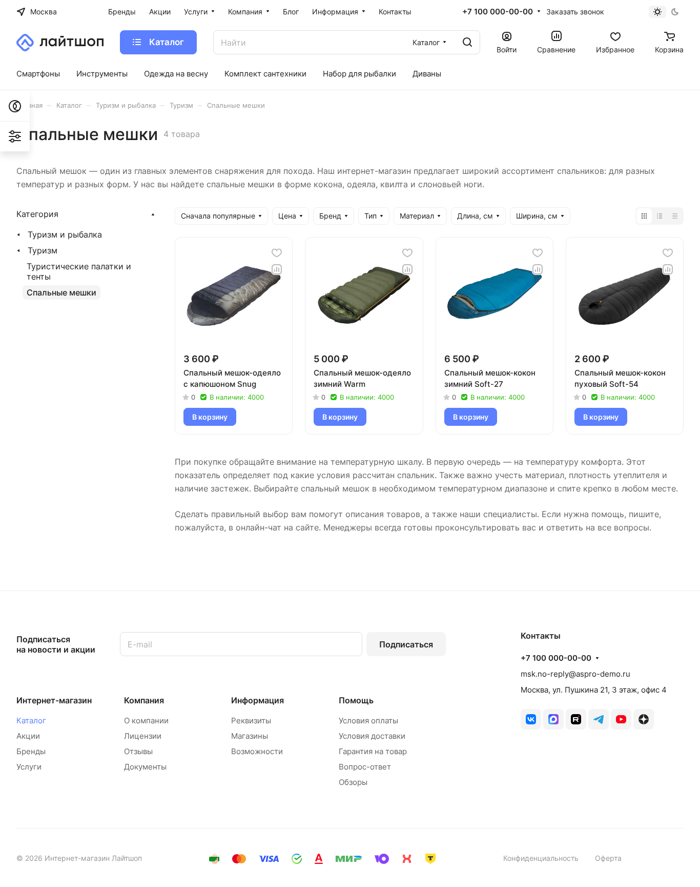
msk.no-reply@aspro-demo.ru (575, 674)
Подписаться (406, 644)
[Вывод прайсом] (675, 216)
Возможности (257, 751)
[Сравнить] (277, 269)
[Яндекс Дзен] (643, 719)
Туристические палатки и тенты (79, 271)
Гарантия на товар (373, 751)
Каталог (31, 720)
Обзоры (353, 782)
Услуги (29, 767)
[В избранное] (277, 253)
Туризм (42, 250)
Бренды (31, 751)
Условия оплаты (368, 720)
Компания (144, 700)
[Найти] (467, 42)
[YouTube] (621, 719)
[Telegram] (598, 719)
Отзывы (138, 751)
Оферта (608, 858)
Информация (257, 700)
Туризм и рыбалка (65, 234)
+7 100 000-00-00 (497, 11)
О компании (146, 720)
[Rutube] (576, 719)
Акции (28, 736)
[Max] (553, 719)
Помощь (356, 700)
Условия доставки (372, 736)
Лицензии (142, 736)
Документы (145, 767)
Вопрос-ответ (365, 767)
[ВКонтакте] (531, 719)
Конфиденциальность (541, 858)
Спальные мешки (61, 292)
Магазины (249, 736)
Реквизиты (251, 720)
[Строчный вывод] (659, 216)
